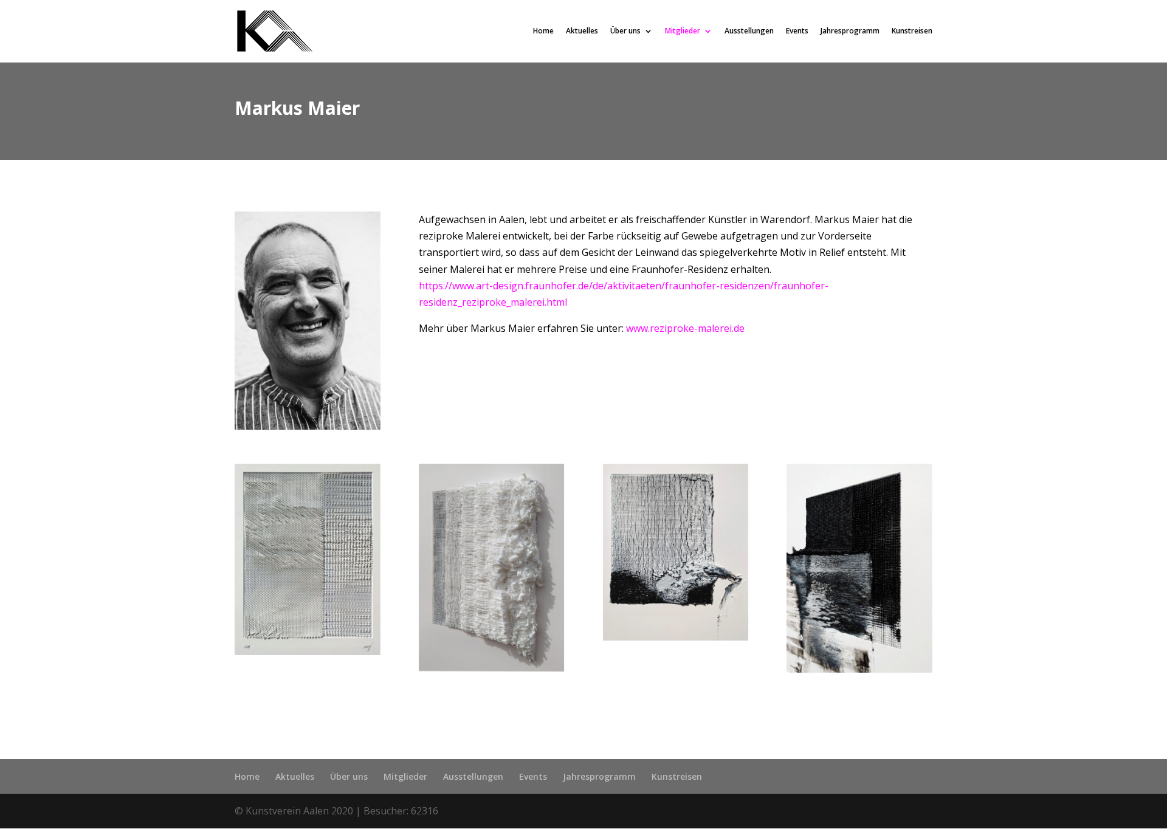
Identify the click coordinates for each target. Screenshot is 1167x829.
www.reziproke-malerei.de (685, 328)
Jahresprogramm (850, 31)
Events (797, 31)
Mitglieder (682, 31)
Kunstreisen (912, 31)
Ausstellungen (749, 31)
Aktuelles (582, 31)
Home (543, 31)
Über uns (625, 31)
